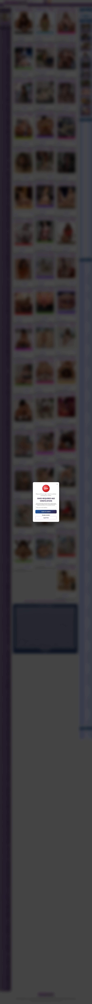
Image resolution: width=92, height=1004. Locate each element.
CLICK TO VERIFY (46, 511)
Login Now (46, 517)
